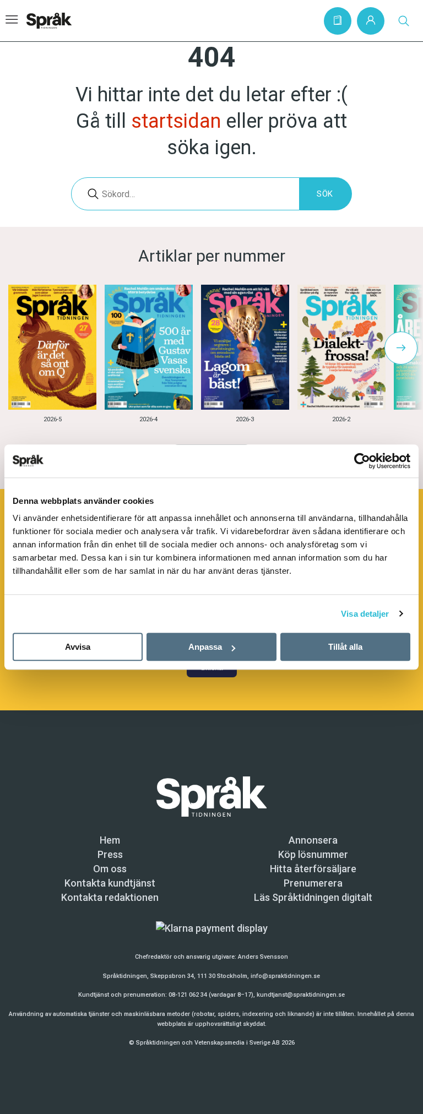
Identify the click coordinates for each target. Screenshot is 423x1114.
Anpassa (205, 646)
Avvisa (77, 646)
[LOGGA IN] (370, 21)
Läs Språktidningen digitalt (313, 897)
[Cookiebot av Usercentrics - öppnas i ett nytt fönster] (362, 461)
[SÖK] (403, 21)
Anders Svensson (263, 956)
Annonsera (313, 840)
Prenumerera (313, 883)
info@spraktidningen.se (285, 976)
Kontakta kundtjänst (109, 883)
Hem (110, 840)
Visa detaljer (365, 613)
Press (110, 854)
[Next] (400, 348)
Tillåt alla (345, 646)
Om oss (110, 868)
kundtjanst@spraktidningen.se (301, 994)
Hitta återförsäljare (313, 868)
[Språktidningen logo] (211, 795)
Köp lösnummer (313, 854)
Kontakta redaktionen (110, 897)
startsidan (176, 121)
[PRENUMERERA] (337, 21)
